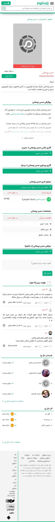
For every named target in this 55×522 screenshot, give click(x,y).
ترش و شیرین (40, 199)
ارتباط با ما (36, 455)
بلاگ (22, 458)
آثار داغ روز (48, 408)
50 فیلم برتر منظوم (14, 459)
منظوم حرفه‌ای (45, 458)
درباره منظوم (46, 455)
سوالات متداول (32, 458)
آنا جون (44, 289)
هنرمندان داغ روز (46, 355)
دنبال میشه (8, 71)
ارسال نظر (47, 273)
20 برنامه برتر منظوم (14, 484)
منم (46, 333)
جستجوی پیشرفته (43, 461)
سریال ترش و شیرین (17, 113)
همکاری (32, 461)
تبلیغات (27, 455)
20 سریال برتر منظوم (14, 471)
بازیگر (52, 81)
